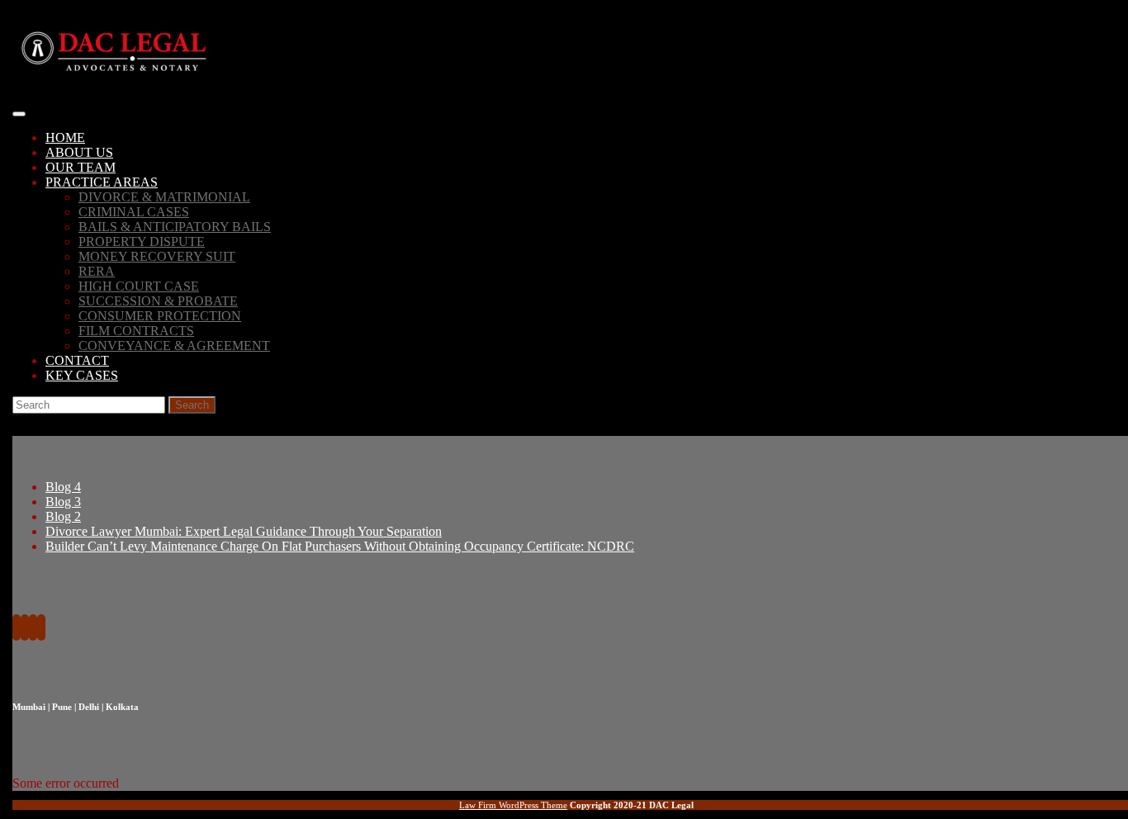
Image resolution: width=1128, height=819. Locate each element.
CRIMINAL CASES (133, 212)
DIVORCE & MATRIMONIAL (164, 197)
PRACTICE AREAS (101, 182)
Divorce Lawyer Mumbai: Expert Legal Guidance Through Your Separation (243, 531)
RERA (96, 271)
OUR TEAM (80, 167)
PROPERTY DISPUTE (141, 241)
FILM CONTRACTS (136, 331)
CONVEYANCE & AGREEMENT (174, 345)
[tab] (19, 113)
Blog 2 (63, 516)
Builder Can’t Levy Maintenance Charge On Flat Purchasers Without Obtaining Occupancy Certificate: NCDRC (339, 546)
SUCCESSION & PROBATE (158, 301)
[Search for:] (90, 404)
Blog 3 (63, 502)
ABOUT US (79, 152)
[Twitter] (25, 629)
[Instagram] (41, 629)
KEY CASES (81, 375)
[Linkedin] (33, 629)
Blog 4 (63, 487)
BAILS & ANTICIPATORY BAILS (174, 227)
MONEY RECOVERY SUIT (156, 256)
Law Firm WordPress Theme (513, 805)
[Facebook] (16, 629)
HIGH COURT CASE (138, 286)
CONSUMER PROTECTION (159, 316)
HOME (65, 137)
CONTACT (77, 360)
